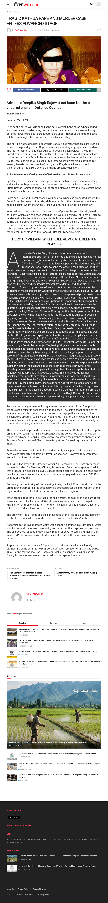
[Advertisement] (54, 791)
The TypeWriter (17, 895)
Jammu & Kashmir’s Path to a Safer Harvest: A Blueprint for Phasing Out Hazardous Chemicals (48, 742)
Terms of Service (39, 889)
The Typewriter (20, 30)
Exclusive (16, 12)
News (57, 30)
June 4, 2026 (24, 780)
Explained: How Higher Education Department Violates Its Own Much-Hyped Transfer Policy (57, 754)
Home (9, 12)
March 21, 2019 (37, 30)
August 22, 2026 (25, 757)
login (15, 614)
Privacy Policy (23, 889)
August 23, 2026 (15, 745)
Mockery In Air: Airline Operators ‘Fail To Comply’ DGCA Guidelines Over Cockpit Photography (57, 651)
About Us (10, 889)
